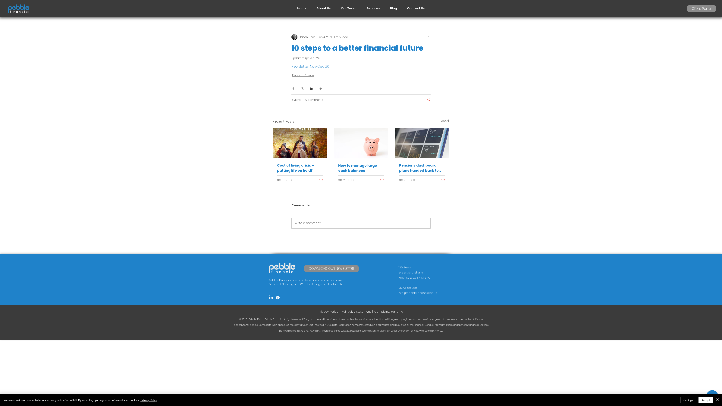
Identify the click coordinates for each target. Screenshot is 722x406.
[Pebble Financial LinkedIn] (271, 297)
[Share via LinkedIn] (311, 88)
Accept (706, 400)
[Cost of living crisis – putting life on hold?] (300, 143)
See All (445, 121)
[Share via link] (321, 88)
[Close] (717, 400)
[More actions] (428, 37)
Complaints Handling (388, 312)
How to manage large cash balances (357, 168)
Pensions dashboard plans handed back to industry (419, 168)
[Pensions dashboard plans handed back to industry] (422, 143)
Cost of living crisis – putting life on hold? (295, 168)
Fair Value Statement (356, 312)
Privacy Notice (328, 312)
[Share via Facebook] (293, 88)
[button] (331, 268)
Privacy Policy (148, 400)
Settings (688, 400)
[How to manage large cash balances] (361, 143)
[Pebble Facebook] (277, 297)
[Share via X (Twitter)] (302, 88)
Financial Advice (303, 75)
